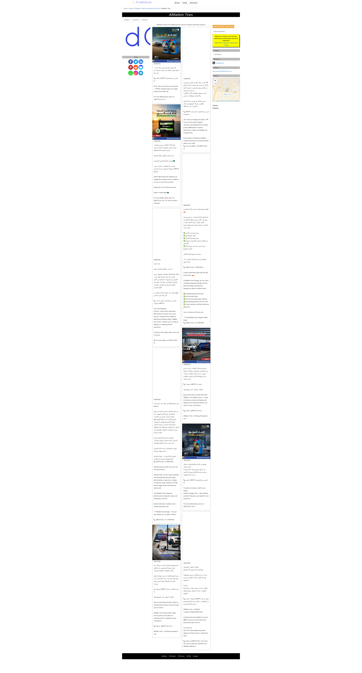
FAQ (189, 656)
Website (145, 20)
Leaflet (217, 100)
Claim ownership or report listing (223, 26)
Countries (194, 3)
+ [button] (215, 80)
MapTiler (223, 100)
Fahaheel (137, 8)
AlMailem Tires (227, 94)
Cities (185, 3)
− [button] (215, 83)
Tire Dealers (217, 54)
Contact (173, 656)
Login (196, 656)
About (165, 656)
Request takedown (219, 31)
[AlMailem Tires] (227, 90)
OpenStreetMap (230, 100)
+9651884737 (220, 63)
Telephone (136, 20)
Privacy (181, 656)
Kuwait (131, 8)
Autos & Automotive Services (151, 8)
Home (178, 3)
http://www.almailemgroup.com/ (222, 71)
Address (127, 20)
